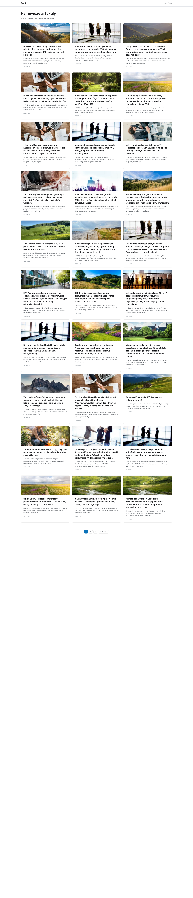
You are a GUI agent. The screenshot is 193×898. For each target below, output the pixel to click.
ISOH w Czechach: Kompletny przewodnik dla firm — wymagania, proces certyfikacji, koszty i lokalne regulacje (95, 502)
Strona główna (166, 3)
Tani (23, 3)
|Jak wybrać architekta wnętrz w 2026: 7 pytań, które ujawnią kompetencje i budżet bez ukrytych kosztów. (44, 246)
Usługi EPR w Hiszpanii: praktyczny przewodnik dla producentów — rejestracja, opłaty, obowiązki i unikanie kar (44, 502)
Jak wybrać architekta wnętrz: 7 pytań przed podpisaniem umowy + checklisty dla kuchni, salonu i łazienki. (45, 452)
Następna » (103, 532)
